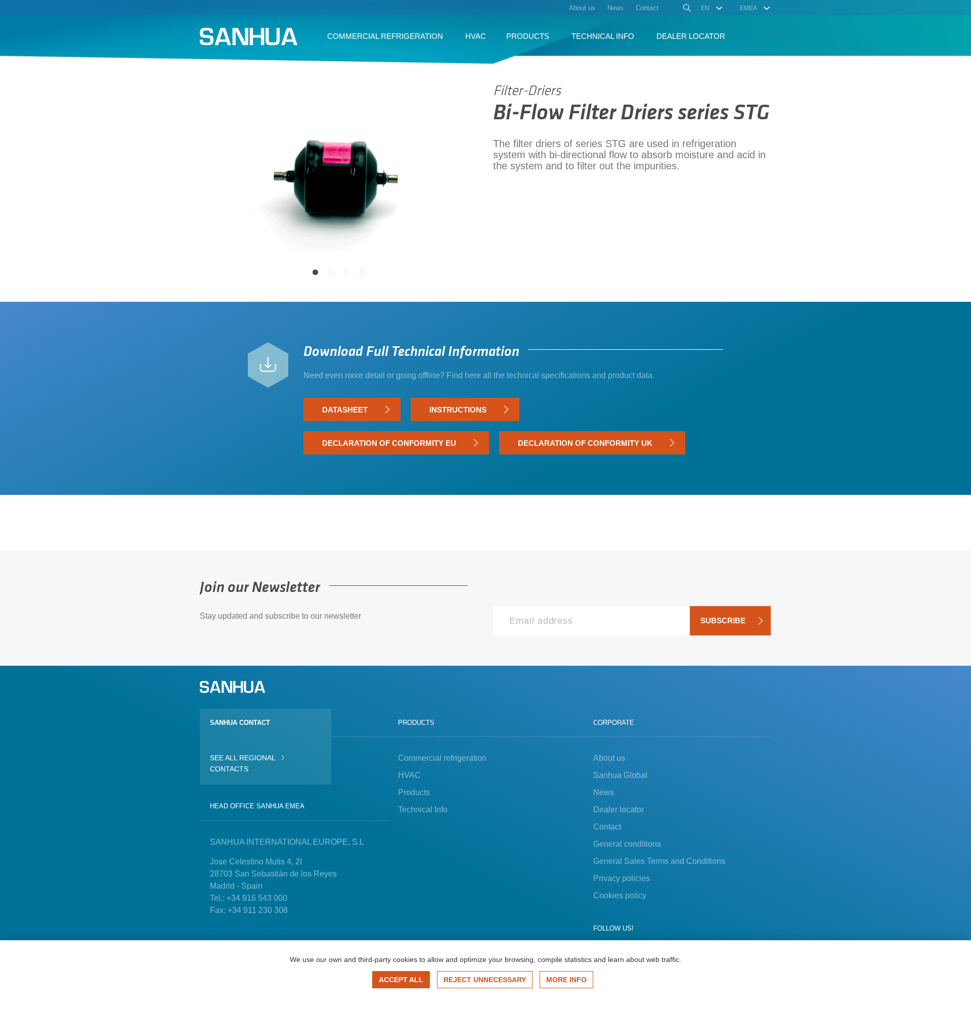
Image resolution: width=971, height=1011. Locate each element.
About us (609, 758)
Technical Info (423, 809)
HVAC (409, 775)
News (603, 792)
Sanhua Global (620, 775)
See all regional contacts (242, 763)
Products (414, 792)
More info (566, 980)
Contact (607, 826)
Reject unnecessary (485, 980)
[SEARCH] (686, 9)
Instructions (458, 409)
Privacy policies (621, 878)
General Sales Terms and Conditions (659, 861)
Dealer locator (618, 809)
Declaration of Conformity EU (389, 443)
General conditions (627, 844)
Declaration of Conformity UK (585, 443)
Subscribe (722, 620)
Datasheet (345, 409)
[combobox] (712, 8)
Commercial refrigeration (442, 758)
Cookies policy (619, 895)
